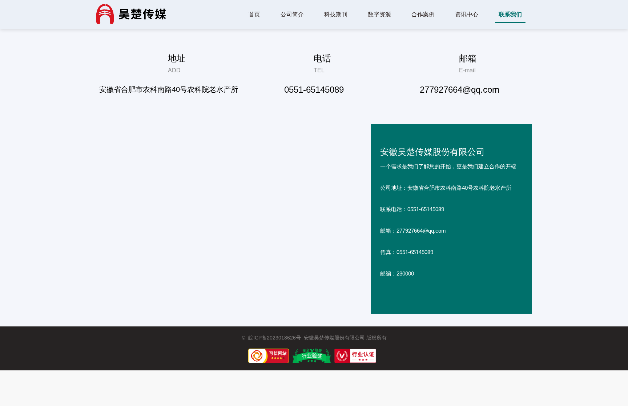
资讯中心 (466, 14)
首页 (254, 14)
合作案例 (423, 14)
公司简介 (292, 14)
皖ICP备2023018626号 (274, 338)
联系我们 (510, 14)
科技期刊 (335, 14)
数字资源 (379, 14)
